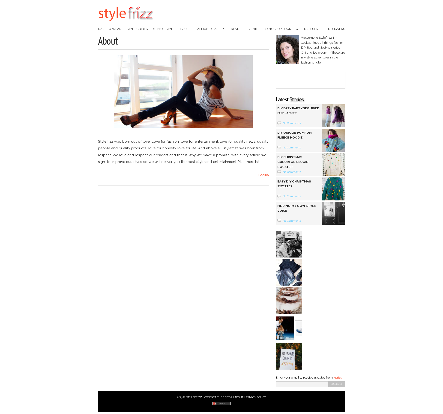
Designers (336, 29)
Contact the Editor (218, 397)
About (239, 397)
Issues (185, 29)
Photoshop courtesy (281, 29)
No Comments (292, 123)
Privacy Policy (256, 397)
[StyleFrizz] (125, 23)
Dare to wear (109, 29)
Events (252, 29)
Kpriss (337, 377)
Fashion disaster (210, 29)
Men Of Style (164, 29)
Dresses (311, 29)
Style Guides (137, 29)
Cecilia (263, 175)
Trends (235, 29)
